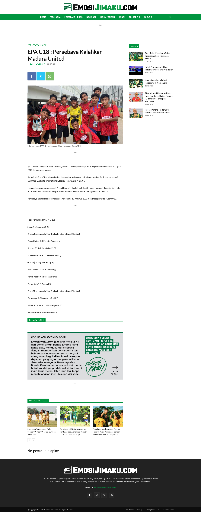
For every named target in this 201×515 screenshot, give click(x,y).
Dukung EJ (149, 17)
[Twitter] (41, 76)
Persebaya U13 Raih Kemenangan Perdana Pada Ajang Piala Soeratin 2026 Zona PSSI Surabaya (73, 432)
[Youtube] (111, 495)
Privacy (139, 510)
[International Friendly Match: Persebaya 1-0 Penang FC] (136, 83)
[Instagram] (97, 495)
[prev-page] (29, 440)
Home (43, 17)
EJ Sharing (134, 17)
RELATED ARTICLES (38, 401)
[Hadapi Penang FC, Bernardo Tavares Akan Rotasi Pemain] (136, 113)
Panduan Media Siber (166, 510)
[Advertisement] (100, 33)
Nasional (91, 17)
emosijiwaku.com (37, 64)
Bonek (122, 17)
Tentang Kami (150, 510)
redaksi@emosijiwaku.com (105, 487)
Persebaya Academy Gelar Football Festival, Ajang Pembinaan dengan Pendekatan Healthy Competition (106, 432)
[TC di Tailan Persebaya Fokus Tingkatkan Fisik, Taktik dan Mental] (136, 56)
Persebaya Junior (73, 17)
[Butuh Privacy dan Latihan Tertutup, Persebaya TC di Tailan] (136, 70)
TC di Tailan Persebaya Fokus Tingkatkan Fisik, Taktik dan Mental (157, 56)
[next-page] (33, 440)
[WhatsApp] (50, 76)
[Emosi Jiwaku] (100, 7)
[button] (170, 17)
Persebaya (55, 17)
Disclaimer (130, 510)
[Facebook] (31, 76)
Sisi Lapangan (107, 17)
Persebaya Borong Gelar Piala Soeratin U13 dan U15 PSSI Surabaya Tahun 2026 (41, 432)
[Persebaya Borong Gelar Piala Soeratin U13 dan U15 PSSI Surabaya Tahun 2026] (42, 416)
